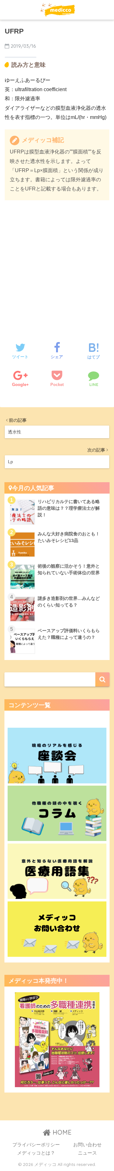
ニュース (87, 1152)
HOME (61, 1132)
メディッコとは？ (36, 1152)
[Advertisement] (57, 265)
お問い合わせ (87, 1144)
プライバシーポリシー (36, 1144)
